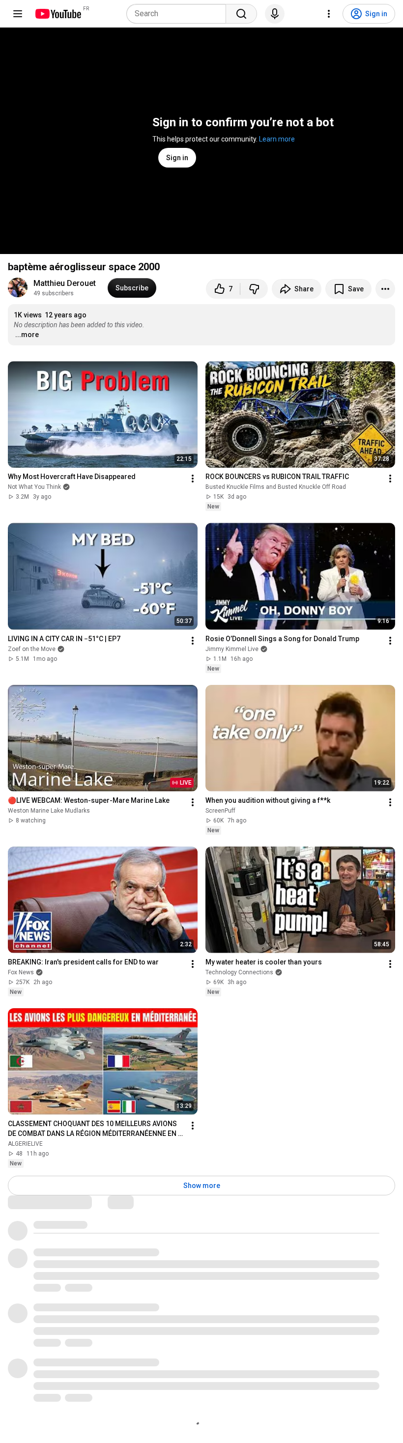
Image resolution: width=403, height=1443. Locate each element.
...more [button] (27, 335)
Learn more (277, 139)
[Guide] (18, 14)
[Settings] (329, 14)
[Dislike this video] (254, 289)
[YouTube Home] (58, 14)
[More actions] (385, 289)
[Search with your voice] (275, 14)
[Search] (241, 14)
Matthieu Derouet (64, 283)
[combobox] (179, 14)
